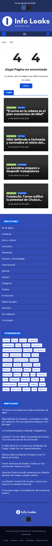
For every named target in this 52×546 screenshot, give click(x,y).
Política (21, 107)
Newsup (40, 531)
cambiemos (8, 345)
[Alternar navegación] (24, 34)
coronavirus (39, 350)
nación (17, 375)
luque (36, 365)
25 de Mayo (7, 228)
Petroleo (25, 379)
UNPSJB (42, 389)
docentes (7, 360)
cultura (26, 355)
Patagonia (22, 164)
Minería (5, 271)
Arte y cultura (9, 240)
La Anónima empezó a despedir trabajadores (22, 169)
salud (42, 384)
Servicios (6, 308)
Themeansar (26, 534)
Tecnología (7, 320)
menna (27, 370)
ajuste (14, 340)
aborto (6, 340)
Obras (25, 375)
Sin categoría (8, 314)
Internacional (8, 265)
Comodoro (7, 246)
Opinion (5, 277)
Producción (7, 295)
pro (42, 379)
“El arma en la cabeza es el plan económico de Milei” (26, 112)
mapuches (17, 370)
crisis (5, 355)
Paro (5, 379)
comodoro (36, 345)
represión (23, 384)
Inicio (4, 42)
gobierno (7, 365)
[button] (44, 34)
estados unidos (21, 360)
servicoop (16, 389)
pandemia (42, 375)
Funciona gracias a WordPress (18, 531)
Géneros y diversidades (13, 258)
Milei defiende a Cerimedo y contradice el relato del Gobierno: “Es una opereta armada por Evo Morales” (25, 422)
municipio (7, 375)
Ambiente (6, 234)
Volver (26, 86)
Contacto (14, 540)
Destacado (11, 107)
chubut (26, 345)
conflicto (27, 350)
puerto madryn (9, 384)
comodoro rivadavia (12, 350)
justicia (17, 365)
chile (18, 345)
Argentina (33, 340)
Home (6, 540)
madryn (6, 370)
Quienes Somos (42, 540)
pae (33, 375)
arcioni (23, 340)
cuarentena (16, 355)
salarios (33, 384)
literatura (27, 365)
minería (36, 370)
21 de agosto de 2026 (18, 118)
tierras (26, 389)
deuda (35, 355)
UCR (34, 389)
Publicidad (30, 540)
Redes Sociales (9, 302)
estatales (34, 360)
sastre (6, 389)
